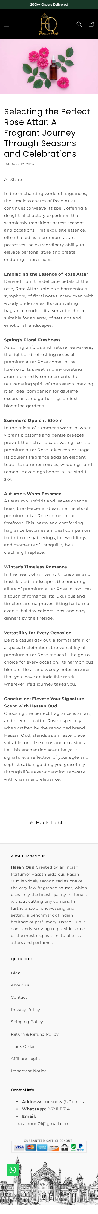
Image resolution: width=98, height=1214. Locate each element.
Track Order (23, 1046)
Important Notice (29, 1070)
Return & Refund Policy (35, 1034)
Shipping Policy (27, 1021)
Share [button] (16, 179)
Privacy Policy (25, 1009)
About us (20, 985)
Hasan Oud (56, 1184)
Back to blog (52, 823)
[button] (7, 24)
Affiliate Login (25, 1058)
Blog (16, 972)
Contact (19, 997)
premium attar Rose (35, 720)
